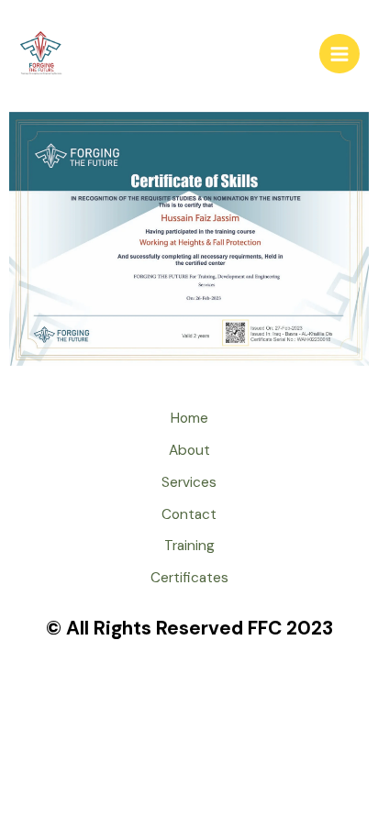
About (189, 450)
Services (189, 482)
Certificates (189, 578)
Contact (189, 514)
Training (189, 545)
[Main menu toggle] (339, 54)
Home (189, 418)
